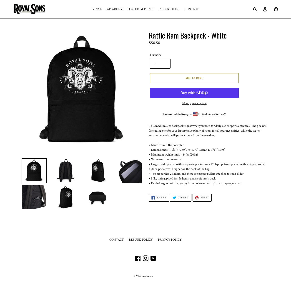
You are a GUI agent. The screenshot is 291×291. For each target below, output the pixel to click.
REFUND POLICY (141, 240)
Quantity (155, 55)
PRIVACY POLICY (170, 240)
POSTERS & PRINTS (141, 9)
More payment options (194, 103)
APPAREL (113, 9)
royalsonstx (147, 276)
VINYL (97, 9)
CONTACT (191, 9)
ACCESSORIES (169, 9)
